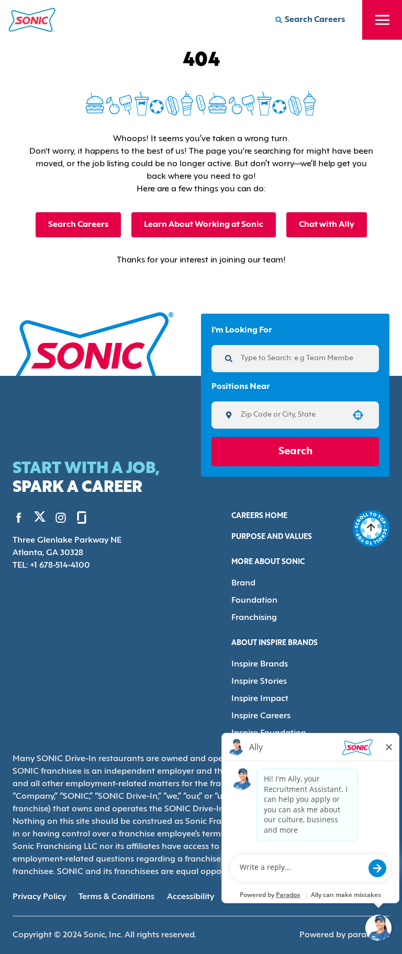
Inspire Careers (261, 716)
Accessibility (190, 897)
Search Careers (78, 225)
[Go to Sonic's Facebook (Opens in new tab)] (19, 517)
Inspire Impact (259, 699)
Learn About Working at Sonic (203, 225)
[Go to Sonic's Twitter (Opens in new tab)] (40, 519)
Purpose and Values (271, 537)
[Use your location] (358, 415)
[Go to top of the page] (371, 528)
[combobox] (291, 415)
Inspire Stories (259, 681)
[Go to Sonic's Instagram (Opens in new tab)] (60, 517)
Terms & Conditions (116, 897)
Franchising (254, 618)
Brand (243, 583)
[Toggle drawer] (382, 20)
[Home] (32, 20)
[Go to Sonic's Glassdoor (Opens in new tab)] (81, 517)
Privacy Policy (39, 897)
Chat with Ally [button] (326, 225)
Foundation (254, 600)
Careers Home (259, 516)
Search (295, 451)
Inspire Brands (259, 664)
